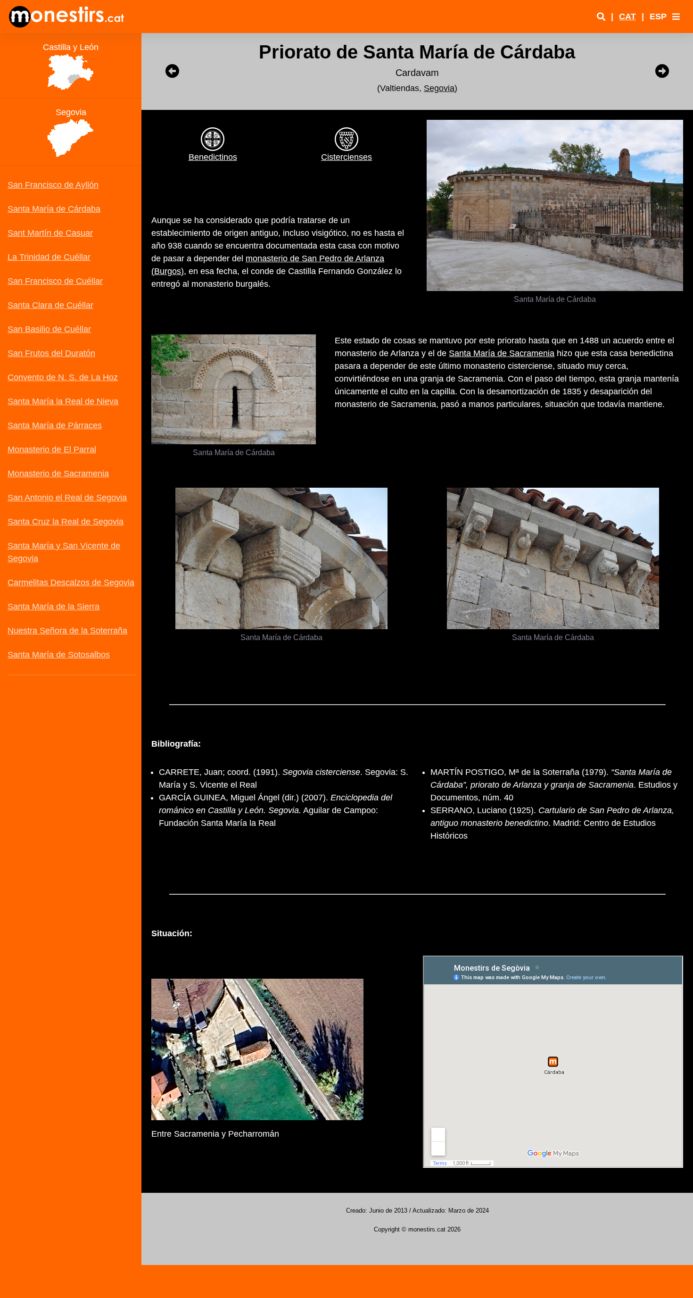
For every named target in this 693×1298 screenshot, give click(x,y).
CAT (627, 16)
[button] (676, 16)
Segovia (439, 88)
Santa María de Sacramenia (501, 353)
